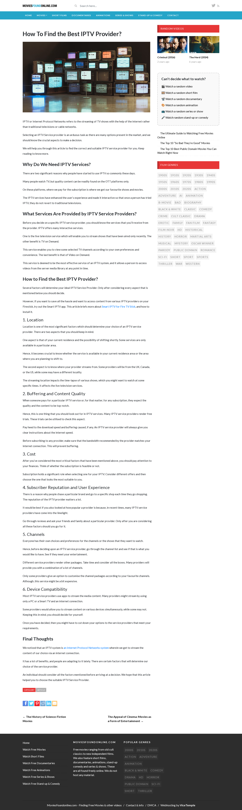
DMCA (151, 805)
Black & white (169, 209)
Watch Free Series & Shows (39, 776)
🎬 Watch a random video (177, 86)
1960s (174, 182)
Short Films (59, 15)
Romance (208, 250)
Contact (173, 15)
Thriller (165, 263)
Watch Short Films (33, 756)
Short (175, 257)
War (179, 263)
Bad (178, 202)
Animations (103, 15)
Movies (41, 15)
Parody (164, 250)
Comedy (205, 209)
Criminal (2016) (166, 57)
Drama (199, 216)
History (164, 236)
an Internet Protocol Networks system (86, 647)
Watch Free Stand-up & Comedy (41, 783)
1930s (199, 175)
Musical (164, 243)
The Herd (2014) (198, 57)
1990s (211, 182)
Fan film (193, 222)
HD (180, 229)
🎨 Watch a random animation (179, 105)
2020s (186, 188)
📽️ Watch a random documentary (181, 99)
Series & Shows (124, 15)
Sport (188, 257)
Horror (180, 236)
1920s (186, 175)
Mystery (181, 243)
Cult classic (181, 216)
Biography (192, 202)
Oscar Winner (202, 243)
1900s (162, 175)
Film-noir (166, 229)
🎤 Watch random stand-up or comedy (184, 117)
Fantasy (209, 222)
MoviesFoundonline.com (62, 805)
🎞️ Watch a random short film (179, 92)
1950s (162, 182)
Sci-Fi (162, 257)
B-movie (164, 202)
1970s (186, 182)
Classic (190, 209)
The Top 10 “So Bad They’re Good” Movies (185, 143)
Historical (194, 229)
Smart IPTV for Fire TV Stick (118, 306)
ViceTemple (187, 805)
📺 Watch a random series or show (182, 111)
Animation (194, 195)
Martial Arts (201, 236)
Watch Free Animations (36, 770)
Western (193, 263)
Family (178, 222)
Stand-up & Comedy (150, 15)
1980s (199, 182)
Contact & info (135, 805)
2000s (162, 188)
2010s (174, 188)
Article (41, 690)
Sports (202, 257)
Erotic (163, 222)
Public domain (185, 250)
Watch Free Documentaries (39, 763)
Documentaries (81, 15)
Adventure (167, 195)
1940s (211, 175)
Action (200, 188)
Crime (163, 216)
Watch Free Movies (34, 749)
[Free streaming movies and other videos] (40, 5)
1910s (174, 175)
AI (180, 195)
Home (28, 15)
